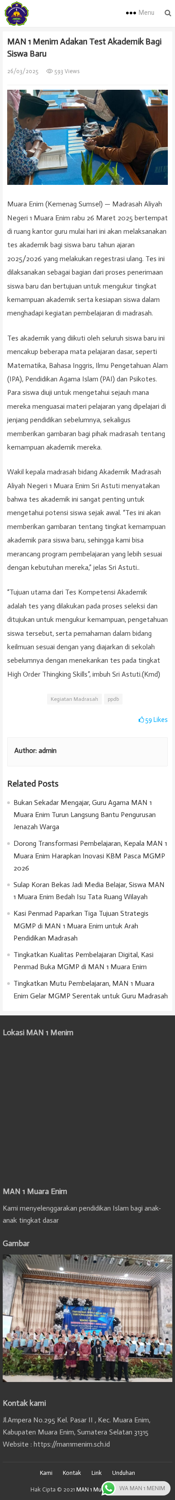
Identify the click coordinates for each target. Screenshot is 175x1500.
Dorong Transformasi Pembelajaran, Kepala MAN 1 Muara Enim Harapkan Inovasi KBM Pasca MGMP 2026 (90, 855)
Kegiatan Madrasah (74, 699)
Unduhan (123, 1472)
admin (48, 750)
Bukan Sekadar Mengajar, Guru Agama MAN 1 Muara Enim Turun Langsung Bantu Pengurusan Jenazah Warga (84, 814)
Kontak (72, 1472)
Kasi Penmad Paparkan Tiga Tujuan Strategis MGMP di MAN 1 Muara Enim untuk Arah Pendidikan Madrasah (81, 925)
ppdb (113, 699)
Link (97, 1472)
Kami (46, 1472)
